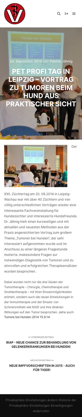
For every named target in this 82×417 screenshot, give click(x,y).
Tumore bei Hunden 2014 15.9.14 (27, 317)
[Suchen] (59, 13)
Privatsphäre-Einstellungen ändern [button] (32, 400)
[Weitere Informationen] (66, 13)
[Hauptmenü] (74, 13)
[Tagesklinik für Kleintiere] (14, 13)
